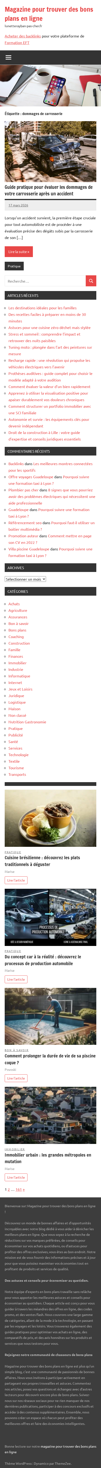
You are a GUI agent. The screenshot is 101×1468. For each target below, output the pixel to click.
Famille (14, 649)
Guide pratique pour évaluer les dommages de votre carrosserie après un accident (49, 190)
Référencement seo (25, 522)
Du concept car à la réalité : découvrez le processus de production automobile (43, 960)
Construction (19, 643)
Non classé (17, 715)
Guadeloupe (18, 509)
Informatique (19, 675)
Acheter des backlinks (23, 36)
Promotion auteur (23, 535)
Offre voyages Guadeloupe (30, 476)
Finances (15, 656)
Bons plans (17, 630)
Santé (13, 741)
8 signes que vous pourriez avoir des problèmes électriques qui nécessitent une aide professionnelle (51, 496)
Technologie (18, 754)
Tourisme (16, 767)
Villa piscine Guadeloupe (28, 548)
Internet (15, 682)
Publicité (15, 734)
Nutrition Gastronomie (27, 721)
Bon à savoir (18, 623)
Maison (14, 708)
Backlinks (16, 463)
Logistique (17, 702)
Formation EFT (17, 42)
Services (15, 748)
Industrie (15, 669)
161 (19, 1189)
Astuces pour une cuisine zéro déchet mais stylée (49, 327)
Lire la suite (17, 251)
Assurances (17, 616)
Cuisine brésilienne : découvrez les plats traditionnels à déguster (42, 860)
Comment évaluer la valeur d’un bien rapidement (49, 386)
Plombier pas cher (23, 489)
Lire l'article (16, 880)
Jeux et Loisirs (20, 689)
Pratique (14, 266)
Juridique (16, 695)
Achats (14, 603)
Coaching (16, 636)
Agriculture (17, 610)
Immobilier (17, 662)
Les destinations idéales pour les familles (42, 307)
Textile (14, 761)
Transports (17, 774)
